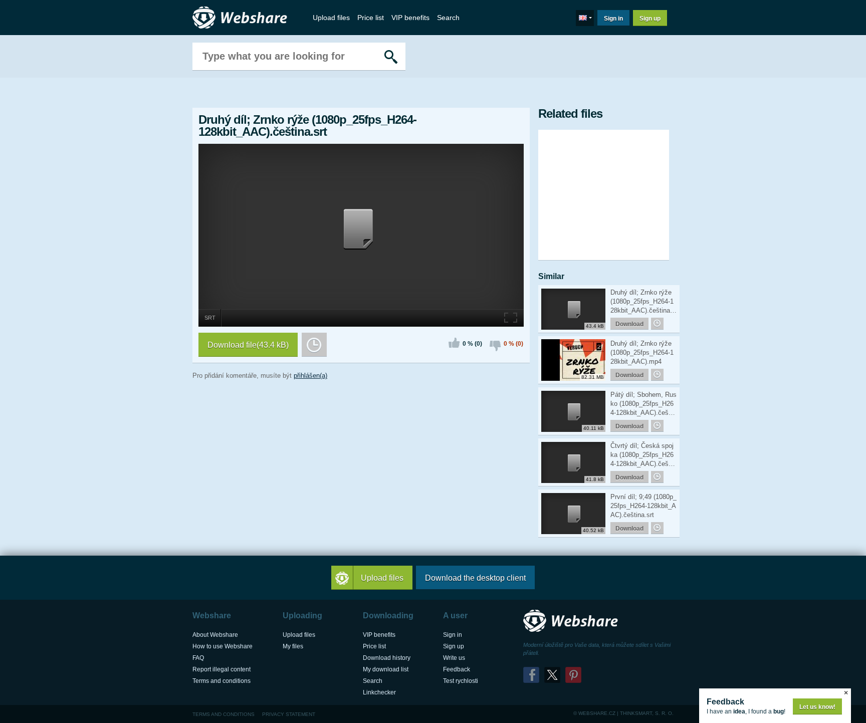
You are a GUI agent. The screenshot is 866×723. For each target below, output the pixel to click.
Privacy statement (288, 714)
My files (293, 646)
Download (629, 324)
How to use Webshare (222, 646)
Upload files (331, 18)
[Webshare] (573, 621)
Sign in (613, 18)
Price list (370, 18)
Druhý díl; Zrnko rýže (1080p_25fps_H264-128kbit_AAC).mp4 (642, 352)
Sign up (650, 18)
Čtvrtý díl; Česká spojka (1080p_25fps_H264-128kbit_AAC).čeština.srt (643, 455)
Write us (454, 657)
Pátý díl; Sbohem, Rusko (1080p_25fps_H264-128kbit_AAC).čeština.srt (643, 404)
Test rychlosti (460, 680)
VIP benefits (410, 18)
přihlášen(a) (310, 375)
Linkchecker (379, 692)
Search (448, 18)
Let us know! (817, 706)
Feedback (456, 669)
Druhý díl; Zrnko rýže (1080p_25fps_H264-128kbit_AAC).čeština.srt (643, 302)
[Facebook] (531, 675)
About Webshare (215, 634)
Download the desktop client (475, 578)
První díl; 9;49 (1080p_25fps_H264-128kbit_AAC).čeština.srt (643, 506)
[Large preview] (511, 316)
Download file (248, 345)
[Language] (585, 18)
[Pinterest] (573, 675)
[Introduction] (242, 18)
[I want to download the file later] (314, 345)
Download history (386, 657)
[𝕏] (552, 675)
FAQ (198, 657)
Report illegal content (221, 669)
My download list (385, 669)
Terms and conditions (221, 680)
